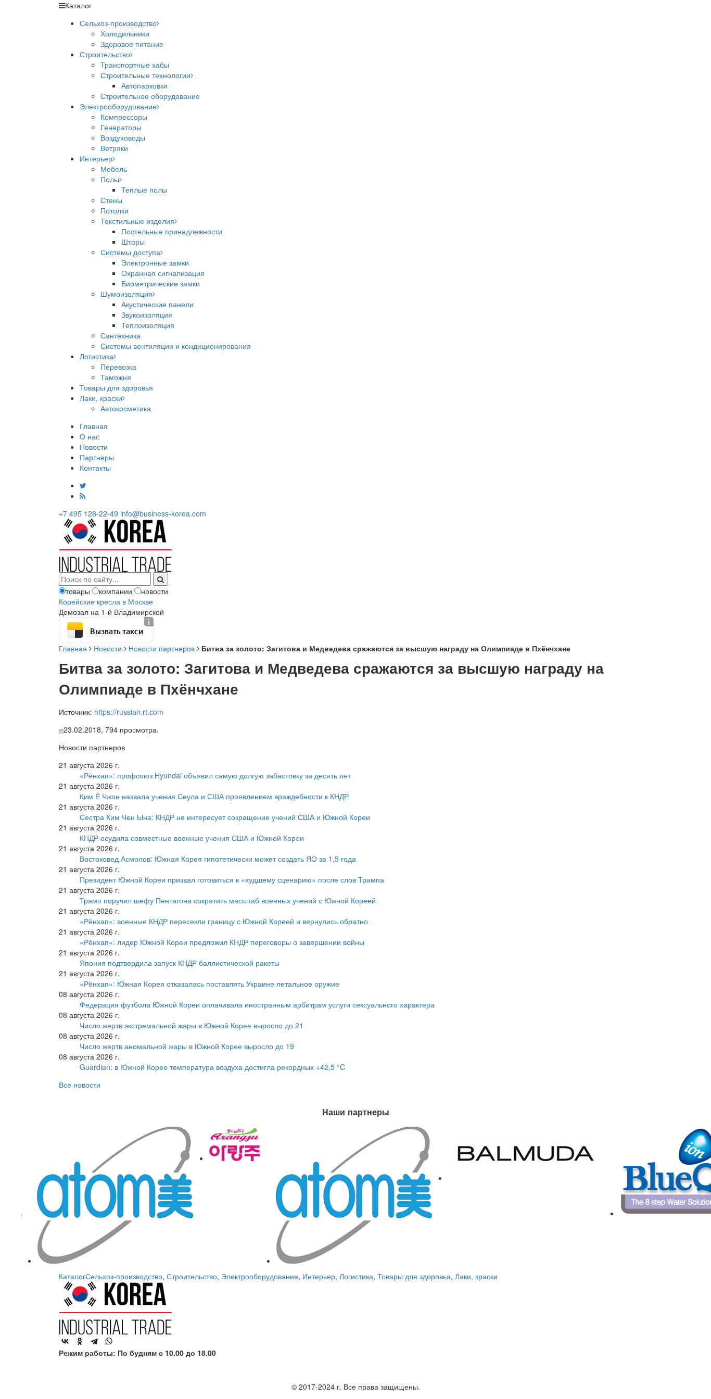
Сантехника (120, 335)
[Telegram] (94, 1341)
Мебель (113, 168)
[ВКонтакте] (65, 1341)
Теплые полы (144, 189)
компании (115, 591)
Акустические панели (157, 304)
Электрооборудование (118, 106)
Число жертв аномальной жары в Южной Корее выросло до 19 (187, 1046)
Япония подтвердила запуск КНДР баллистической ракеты (180, 962)
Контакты (95, 467)
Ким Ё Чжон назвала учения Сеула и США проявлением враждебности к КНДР (214, 796)
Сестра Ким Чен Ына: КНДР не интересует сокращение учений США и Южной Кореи (225, 817)
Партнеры (97, 457)
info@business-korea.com (163, 513)
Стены (111, 200)
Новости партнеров (162, 648)
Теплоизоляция (147, 325)
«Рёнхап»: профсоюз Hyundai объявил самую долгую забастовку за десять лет (215, 775)
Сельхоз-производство (118, 23)
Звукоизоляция (146, 314)
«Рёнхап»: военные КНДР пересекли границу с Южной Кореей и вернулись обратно (224, 921)
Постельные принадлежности (171, 231)
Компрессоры (123, 116)
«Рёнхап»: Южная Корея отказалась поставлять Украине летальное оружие (209, 983)
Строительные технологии (145, 75)
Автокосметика (125, 408)
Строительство (105, 54)
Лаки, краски (101, 398)
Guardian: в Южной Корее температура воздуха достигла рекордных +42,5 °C (212, 1067)
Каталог (72, 1276)
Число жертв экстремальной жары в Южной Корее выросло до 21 (191, 1025)
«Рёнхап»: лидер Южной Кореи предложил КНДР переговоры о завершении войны (222, 942)
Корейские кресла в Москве (106, 601)
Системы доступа (130, 252)
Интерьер (96, 158)
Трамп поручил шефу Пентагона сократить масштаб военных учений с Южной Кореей (228, 900)
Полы (109, 179)
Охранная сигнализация (163, 273)
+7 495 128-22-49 (88, 513)
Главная (94, 426)
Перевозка (118, 366)
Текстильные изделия (137, 221)
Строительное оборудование (150, 96)
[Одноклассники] (79, 1341)
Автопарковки (144, 85)
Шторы (133, 241)
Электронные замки (155, 262)
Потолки (114, 210)
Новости (94, 447)
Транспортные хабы (134, 64)
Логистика (96, 356)
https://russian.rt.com (128, 712)
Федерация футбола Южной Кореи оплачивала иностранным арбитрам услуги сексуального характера (257, 1004)
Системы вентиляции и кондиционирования (175, 346)
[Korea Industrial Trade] (115, 544)
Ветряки (114, 148)
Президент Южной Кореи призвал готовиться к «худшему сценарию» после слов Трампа (232, 879)
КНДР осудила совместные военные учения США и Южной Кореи (192, 838)
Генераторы (121, 127)
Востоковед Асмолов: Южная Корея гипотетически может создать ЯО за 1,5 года (218, 858)
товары (78, 591)
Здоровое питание (131, 44)
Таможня (115, 377)
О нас (89, 436)
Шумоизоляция (126, 293)
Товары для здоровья (116, 387)
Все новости (79, 1084)
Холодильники (124, 33)
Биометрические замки (160, 283)
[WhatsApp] (109, 1341)
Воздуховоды (122, 137)
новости (154, 591)
